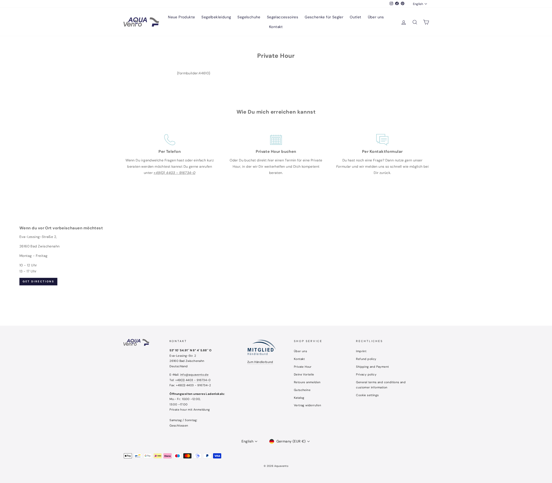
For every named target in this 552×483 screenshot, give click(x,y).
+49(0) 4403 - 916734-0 (192, 380)
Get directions (38, 281)
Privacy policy (366, 374)
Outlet (355, 17)
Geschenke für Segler (324, 17)
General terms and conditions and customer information (381, 384)
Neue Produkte (181, 17)
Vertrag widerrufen (307, 405)
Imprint (361, 351)
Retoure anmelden (307, 382)
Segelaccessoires (282, 17)
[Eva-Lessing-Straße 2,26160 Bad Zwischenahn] (276, 255)
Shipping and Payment (372, 367)
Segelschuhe (248, 17)
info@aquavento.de (194, 375)
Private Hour (303, 367)
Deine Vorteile (304, 374)
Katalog (299, 398)
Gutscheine (302, 390)
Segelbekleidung (216, 17)
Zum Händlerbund (260, 362)
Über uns (376, 17)
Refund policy (366, 359)
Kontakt (276, 26)
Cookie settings (367, 395)
